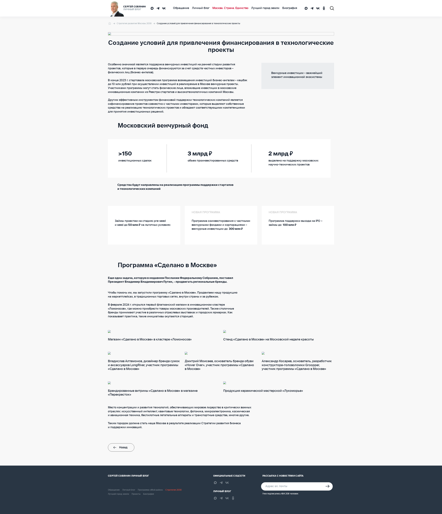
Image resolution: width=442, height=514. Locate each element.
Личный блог (200, 8)
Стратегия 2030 (173, 490)
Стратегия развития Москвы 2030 (134, 24)
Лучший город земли (265, 8)
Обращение (181, 8)
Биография (289, 8)
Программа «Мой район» (150, 490)
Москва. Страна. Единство (230, 8)
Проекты (136, 494)
